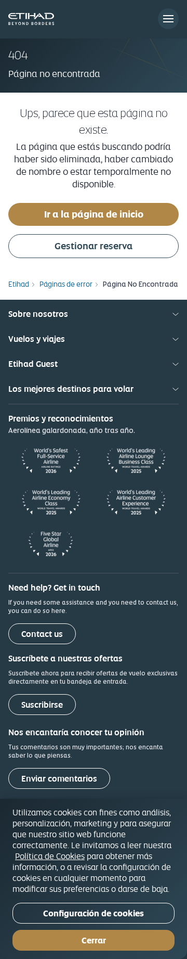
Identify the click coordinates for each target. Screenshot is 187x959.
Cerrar (94, 940)
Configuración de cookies (93, 913)
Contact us (42, 634)
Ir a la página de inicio (93, 214)
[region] (93, 879)
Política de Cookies (50, 856)
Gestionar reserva (93, 246)
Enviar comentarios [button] (59, 778)
